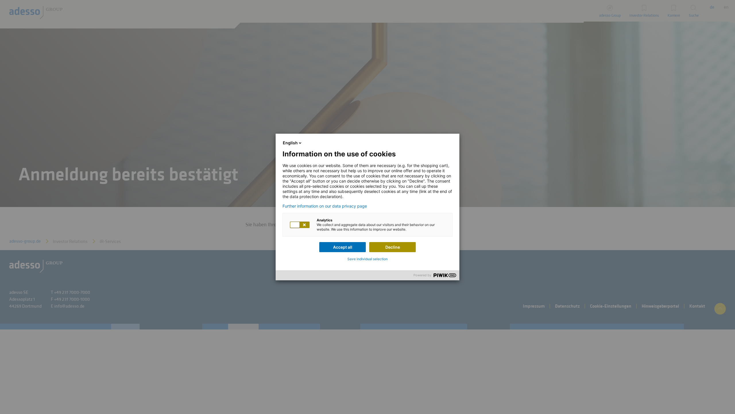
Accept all (342, 247)
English (290, 142)
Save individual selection (367, 259)
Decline (392, 247)
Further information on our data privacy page (325, 206)
